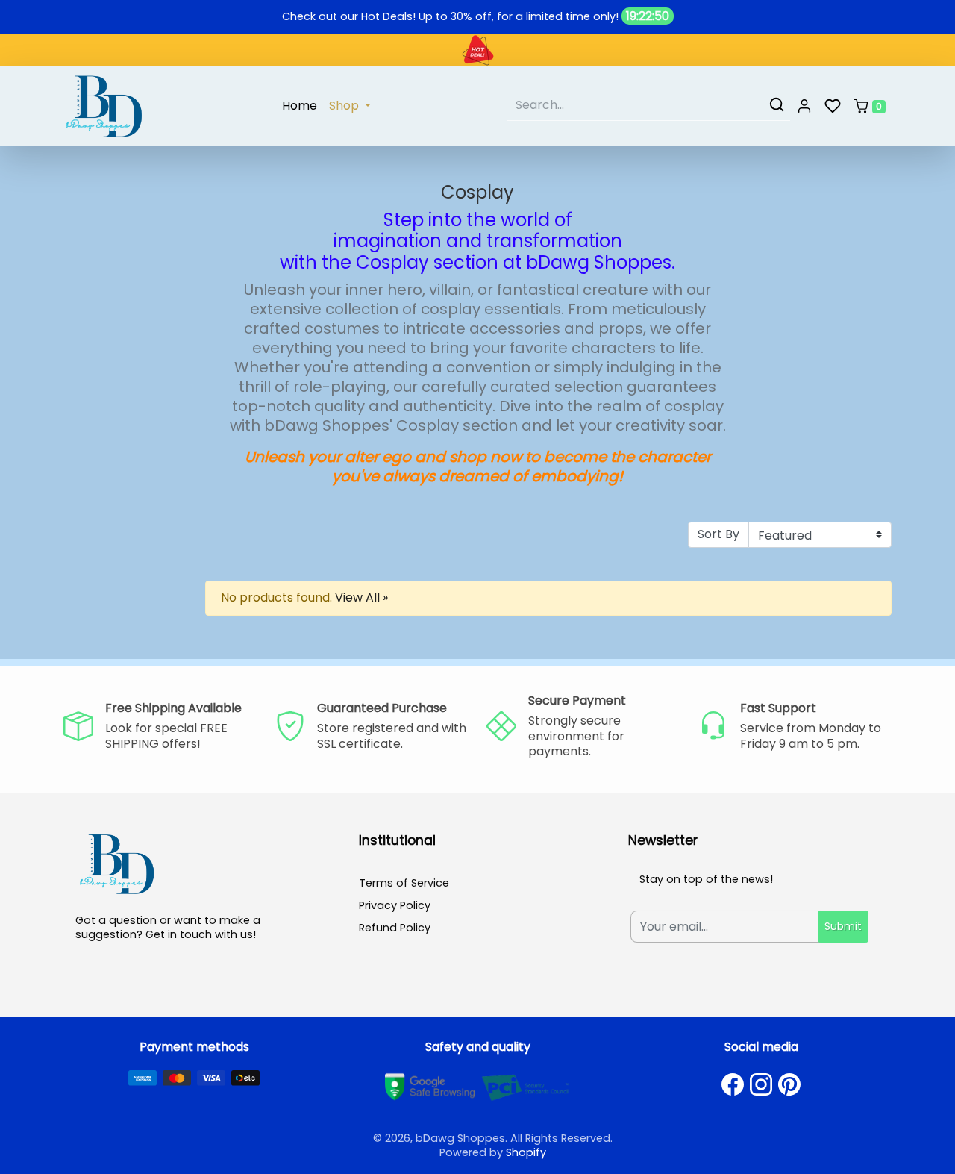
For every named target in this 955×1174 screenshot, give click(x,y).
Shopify (526, 1152)
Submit (843, 926)
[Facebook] (732, 1084)
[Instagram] (761, 1084)
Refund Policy (394, 927)
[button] (804, 107)
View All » (361, 597)
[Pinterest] (789, 1084)
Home (299, 105)
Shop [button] (345, 105)
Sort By (718, 534)
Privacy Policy (394, 905)
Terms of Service (404, 882)
